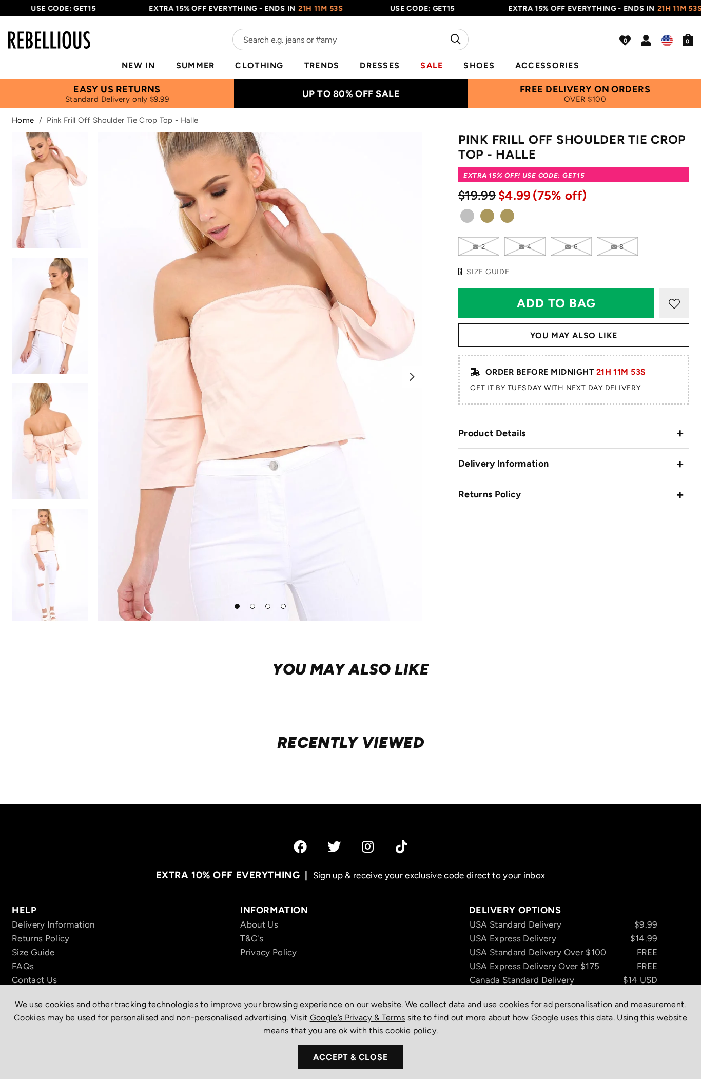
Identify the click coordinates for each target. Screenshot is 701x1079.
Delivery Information (503, 463)
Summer (195, 65)
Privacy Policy (268, 952)
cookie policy (410, 1030)
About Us (259, 924)
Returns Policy (489, 494)
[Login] (646, 40)
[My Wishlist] (625, 40)
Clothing (259, 65)
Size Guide (33, 952)
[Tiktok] (401, 846)
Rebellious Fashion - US (49, 34)
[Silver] (467, 218)
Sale (431, 65)
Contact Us (34, 980)
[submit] (454, 39)
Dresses (380, 65)
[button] (688, 39)
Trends (322, 65)
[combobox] (350, 39)
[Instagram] (368, 846)
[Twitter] (334, 846)
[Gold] (487, 218)
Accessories (547, 65)
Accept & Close (350, 1057)
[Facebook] (300, 846)
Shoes (478, 65)
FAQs (23, 966)
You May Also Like (574, 335)
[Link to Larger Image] (260, 376)
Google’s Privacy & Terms (357, 1018)
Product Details (492, 433)
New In (138, 65)
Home (23, 120)
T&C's (251, 938)
